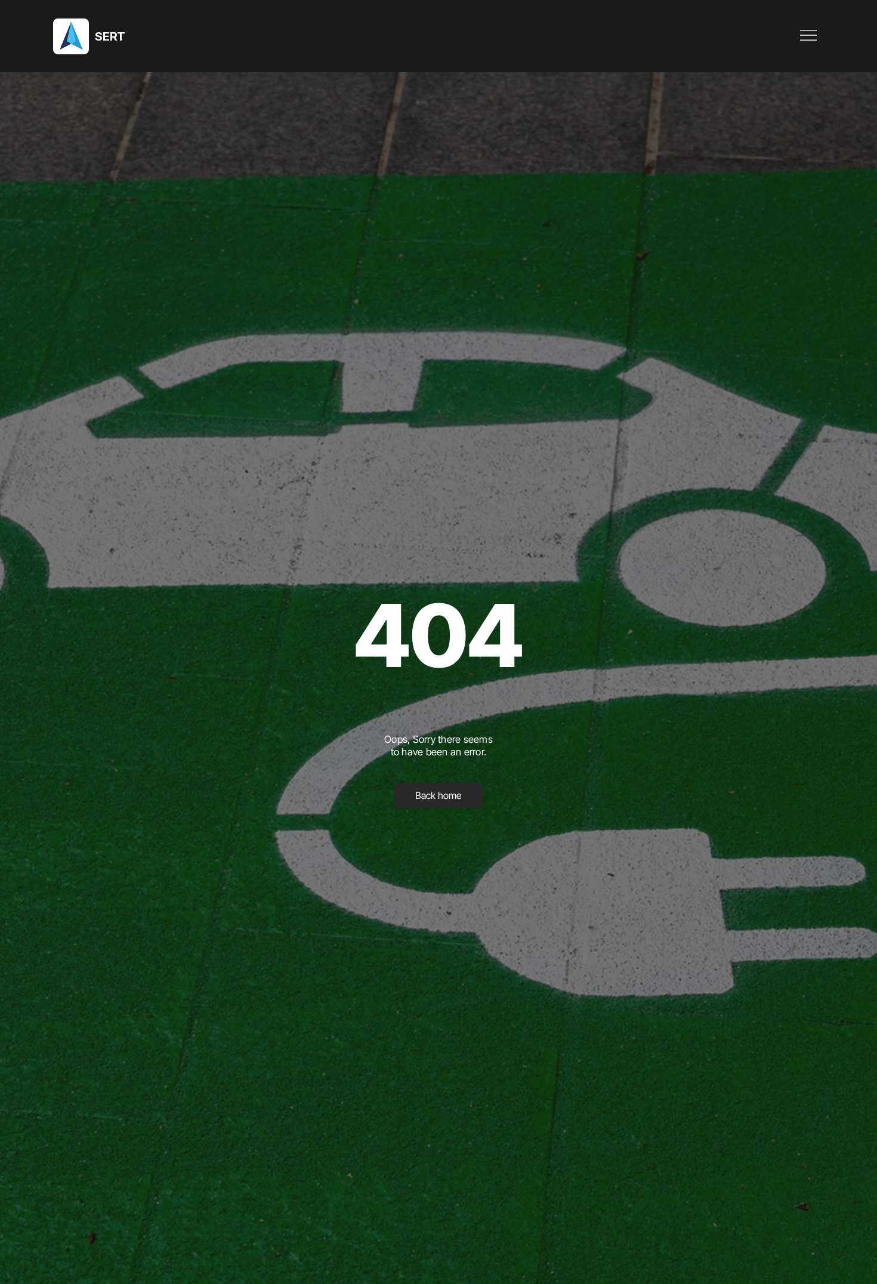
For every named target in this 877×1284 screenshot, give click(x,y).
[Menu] (808, 35)
